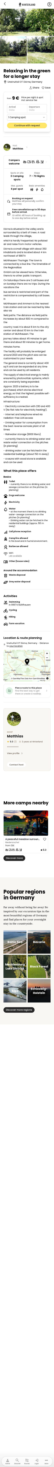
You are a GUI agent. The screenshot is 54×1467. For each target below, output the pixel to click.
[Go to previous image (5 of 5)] (7, 823)
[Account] (49, 4)
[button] (27, 662)
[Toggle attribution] (47, 678)
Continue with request (27, 125)
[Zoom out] (47, 657)
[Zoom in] (47, 653)
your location (16, 646)
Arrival (12, 106)
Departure (34, 106)
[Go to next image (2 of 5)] (44, 823)
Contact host (16, 764)
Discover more (14, 858)
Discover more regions (19, 1010)
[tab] (22, 833)
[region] (27, 666)
